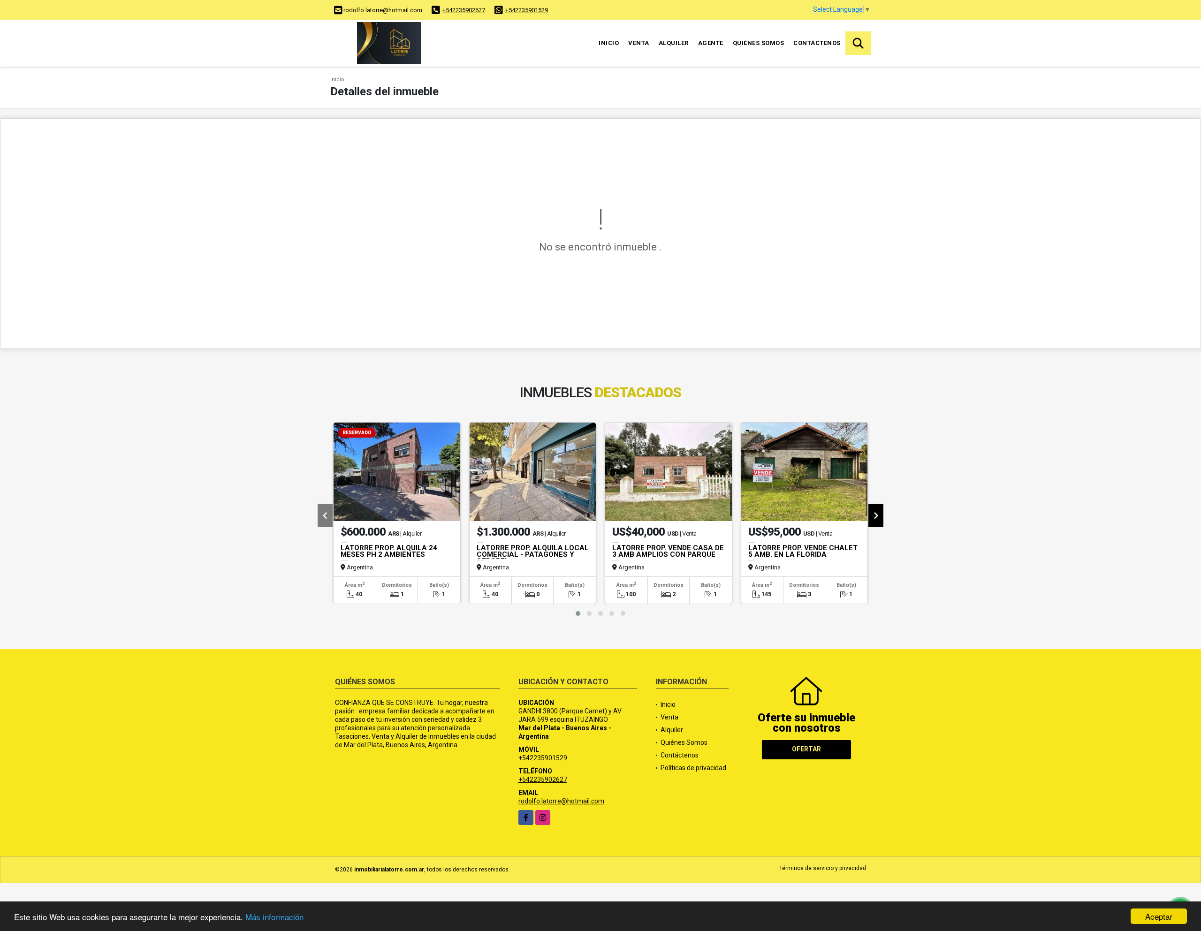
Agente (710, 42)
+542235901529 (526, 10)
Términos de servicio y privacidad (822, 868)
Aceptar (1158, 916)
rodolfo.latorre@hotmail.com (561, 801)
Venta (638, 42)
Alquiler (674, 42)
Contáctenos (817, 42)
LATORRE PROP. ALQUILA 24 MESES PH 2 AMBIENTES (389, 551)
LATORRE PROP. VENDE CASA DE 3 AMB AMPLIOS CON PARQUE (668, 551)
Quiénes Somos (758, 42)
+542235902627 (463, 10)
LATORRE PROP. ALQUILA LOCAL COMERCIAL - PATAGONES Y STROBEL (533, 554)
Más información (274, 917)
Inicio (609, 42)
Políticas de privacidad (693, 768)
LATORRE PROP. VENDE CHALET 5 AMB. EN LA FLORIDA (803, 551)
